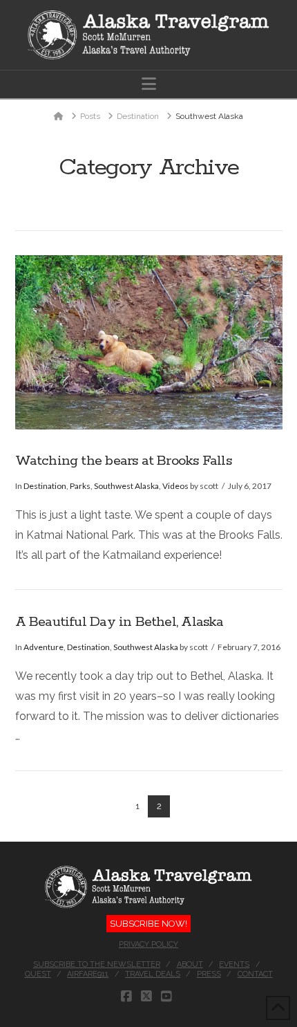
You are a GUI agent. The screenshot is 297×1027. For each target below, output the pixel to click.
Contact (255, 974)
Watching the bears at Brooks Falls (123, 461)
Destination (44, 486)
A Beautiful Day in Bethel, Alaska (119, 622)
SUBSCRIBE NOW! (148, 923)
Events (234, 964)
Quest (38, 974)
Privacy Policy (148, 944)
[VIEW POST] (148, 342)
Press (209, 974)
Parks (80, 486)
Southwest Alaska (126, 486)
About (190, 964)
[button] (149, 84)
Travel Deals (152, 974)
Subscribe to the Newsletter (96, 964)
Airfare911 (87, 974)
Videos (175, 486)
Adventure (43, 647)
